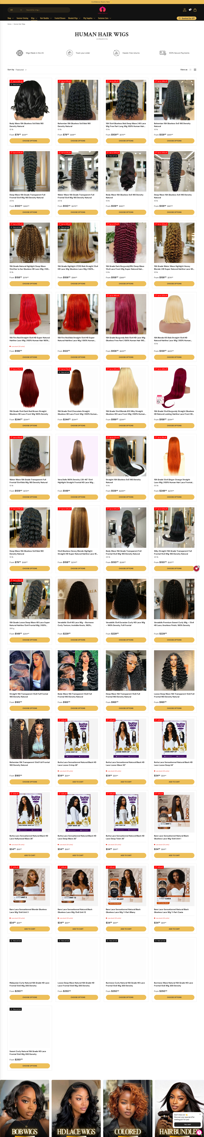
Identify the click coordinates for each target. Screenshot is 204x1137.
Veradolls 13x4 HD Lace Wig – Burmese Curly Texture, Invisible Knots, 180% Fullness (76, 625)
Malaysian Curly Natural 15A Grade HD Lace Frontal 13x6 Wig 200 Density (29, 984)
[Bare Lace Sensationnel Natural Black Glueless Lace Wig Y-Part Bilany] (126, 886)
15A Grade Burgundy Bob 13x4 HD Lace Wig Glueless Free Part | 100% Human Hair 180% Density (126, 340)
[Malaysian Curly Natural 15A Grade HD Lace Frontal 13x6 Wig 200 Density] (30, 959)
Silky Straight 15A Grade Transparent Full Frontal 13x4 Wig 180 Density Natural (173, 552)
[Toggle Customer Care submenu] (110, 18)
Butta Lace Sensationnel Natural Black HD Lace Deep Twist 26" (125, 837)
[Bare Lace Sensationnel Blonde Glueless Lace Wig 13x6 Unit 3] (30, 886)
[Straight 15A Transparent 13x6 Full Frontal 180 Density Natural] (30, 670)
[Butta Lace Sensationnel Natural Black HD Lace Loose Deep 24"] (174, 739)
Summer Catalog (22, 18)
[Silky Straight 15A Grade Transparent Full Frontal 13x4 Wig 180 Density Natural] (174, 527)
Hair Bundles (44, 18)
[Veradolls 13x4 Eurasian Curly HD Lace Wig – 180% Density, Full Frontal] (126, 599)
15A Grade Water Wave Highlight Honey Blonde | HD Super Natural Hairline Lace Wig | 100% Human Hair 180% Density (174, 269)
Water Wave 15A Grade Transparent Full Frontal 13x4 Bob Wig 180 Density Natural (28, 481)
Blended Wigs (73, 18)
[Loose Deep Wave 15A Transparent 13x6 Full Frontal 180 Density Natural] (174, 670)
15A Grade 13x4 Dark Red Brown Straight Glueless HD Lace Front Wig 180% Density (29, 412)
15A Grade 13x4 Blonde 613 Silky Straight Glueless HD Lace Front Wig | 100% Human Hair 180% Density (125, 414)
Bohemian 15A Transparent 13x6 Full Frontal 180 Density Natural (30, 763)
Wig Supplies (87, 18)
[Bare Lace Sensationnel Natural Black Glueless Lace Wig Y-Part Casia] (174, 886)
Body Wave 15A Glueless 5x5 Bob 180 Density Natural (26, 125)
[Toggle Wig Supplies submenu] (94, 18)
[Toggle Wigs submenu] (36, 18)
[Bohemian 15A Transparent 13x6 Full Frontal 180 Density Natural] (30, 739)
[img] (16, 1112)
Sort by (11, 69)
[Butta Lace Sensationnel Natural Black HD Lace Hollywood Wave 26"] (30, 812)
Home (9, 24)
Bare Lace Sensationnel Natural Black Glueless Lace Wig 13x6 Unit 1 (171, 837)
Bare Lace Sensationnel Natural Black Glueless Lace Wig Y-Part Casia (171, 910)
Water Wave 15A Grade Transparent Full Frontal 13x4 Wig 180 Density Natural (76, 196)
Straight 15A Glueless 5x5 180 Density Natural (123, 481)
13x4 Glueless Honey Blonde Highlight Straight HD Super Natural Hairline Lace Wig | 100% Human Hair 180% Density (78, 554)
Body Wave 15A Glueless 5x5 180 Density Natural (124, 196)
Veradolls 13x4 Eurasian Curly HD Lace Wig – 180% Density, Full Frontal (125, 624)
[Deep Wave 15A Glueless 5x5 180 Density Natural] (174, 171)
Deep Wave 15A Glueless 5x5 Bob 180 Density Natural (27, 552)
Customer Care (103, 18)
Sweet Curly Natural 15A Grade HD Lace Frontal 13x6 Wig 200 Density (28, 1052)
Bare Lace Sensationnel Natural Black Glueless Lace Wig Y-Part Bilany (123, 910)
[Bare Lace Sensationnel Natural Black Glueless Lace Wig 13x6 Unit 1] (174, 812)
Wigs (32, 18)
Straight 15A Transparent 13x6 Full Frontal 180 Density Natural (29, 695)
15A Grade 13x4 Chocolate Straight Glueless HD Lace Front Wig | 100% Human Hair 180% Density (77, 414)
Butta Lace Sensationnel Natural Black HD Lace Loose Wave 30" (125, 763)
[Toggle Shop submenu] (12, 18)
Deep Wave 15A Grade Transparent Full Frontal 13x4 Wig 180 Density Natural (27, 196)
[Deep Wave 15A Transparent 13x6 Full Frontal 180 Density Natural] (126, 670)
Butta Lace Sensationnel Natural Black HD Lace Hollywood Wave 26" (29, 837)
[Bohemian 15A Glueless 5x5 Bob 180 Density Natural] (78, 100)
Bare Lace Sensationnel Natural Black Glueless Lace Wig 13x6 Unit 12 (75, 910)
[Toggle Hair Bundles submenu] (50, 18)
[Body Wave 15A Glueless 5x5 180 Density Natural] (126, 171)
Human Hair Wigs (19, 24)
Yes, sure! (187, 1124)
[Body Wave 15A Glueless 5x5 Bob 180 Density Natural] (30, 100)
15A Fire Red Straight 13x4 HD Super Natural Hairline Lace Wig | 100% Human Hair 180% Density (30, 340)
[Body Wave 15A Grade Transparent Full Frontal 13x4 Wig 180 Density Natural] (126, 527)
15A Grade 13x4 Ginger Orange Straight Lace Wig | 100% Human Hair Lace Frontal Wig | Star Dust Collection (173, 482)
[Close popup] (200, 1114)
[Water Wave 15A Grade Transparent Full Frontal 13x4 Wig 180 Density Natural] (78, 171)
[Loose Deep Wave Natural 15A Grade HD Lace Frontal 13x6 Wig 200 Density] (78, 959)
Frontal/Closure (60, 18)
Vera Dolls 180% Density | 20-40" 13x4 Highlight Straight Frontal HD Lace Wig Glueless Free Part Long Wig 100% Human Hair (77, 483)
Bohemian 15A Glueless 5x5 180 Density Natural (172, 125)
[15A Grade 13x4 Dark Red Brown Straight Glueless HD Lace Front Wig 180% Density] (30, 388)
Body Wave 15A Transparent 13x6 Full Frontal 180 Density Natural (75, 695)
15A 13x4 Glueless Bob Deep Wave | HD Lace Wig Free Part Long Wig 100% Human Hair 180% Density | (126, 126)
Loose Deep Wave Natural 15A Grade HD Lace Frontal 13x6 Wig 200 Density (76, 984)
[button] (195, 10)
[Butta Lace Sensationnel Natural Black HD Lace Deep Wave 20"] (78, 812)
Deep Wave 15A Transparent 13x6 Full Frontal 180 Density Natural (123, 695)
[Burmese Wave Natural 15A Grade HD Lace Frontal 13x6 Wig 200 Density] (174, 959)
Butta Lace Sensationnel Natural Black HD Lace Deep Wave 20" (77, 837)
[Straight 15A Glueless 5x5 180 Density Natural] (126, 456)
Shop (9, 18)
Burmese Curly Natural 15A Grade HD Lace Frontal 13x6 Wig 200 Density (125, 984)
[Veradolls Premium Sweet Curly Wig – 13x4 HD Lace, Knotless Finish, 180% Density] (174, 599)
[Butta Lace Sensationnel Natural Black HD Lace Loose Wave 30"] (126, 739)
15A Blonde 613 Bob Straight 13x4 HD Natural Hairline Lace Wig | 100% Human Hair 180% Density (172, 340)
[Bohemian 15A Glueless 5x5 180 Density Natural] (174, 100)
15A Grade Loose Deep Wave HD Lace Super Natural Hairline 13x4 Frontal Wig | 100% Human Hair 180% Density (30, 625)
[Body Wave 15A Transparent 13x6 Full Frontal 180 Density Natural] (78, 670)
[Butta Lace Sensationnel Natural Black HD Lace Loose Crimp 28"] (78, 739)
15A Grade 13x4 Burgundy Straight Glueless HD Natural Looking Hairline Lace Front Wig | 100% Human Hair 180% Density (174, 414)
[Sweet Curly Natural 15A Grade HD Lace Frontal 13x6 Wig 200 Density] (30, 1028)
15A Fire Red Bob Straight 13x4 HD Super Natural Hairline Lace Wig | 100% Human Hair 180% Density (76, 340)
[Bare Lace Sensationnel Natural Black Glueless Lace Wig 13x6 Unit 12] (78, 886)
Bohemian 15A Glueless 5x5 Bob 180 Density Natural (74, 125)
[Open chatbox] (199, 1132)
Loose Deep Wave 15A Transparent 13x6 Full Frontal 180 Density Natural (174, 695)
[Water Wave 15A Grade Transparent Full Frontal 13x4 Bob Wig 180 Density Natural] (30, 456)
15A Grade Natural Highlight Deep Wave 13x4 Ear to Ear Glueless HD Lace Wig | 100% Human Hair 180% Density (30, 269)
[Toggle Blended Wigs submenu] (79, 18)
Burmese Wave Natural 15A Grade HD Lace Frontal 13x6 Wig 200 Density (173, 984)
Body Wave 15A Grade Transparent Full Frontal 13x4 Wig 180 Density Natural (123, 552)
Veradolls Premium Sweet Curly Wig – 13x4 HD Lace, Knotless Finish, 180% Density (174, 624)
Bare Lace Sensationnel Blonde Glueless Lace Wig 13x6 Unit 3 (28, 910)
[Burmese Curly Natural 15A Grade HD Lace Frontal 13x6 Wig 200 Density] (126, 959)
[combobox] (39, 10)
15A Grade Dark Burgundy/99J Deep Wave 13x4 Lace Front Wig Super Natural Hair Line (125, 269)
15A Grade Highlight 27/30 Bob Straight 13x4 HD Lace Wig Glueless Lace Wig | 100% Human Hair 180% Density (78, 269)
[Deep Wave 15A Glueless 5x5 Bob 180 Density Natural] (30, 527)
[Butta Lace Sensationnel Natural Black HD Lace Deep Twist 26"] (126, 812)
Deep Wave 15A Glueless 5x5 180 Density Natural (173, 196)
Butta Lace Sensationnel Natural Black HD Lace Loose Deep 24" (173, 763)
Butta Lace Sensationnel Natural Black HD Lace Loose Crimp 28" (77, 763)
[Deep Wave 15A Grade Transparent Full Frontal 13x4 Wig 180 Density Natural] (30, 171)
